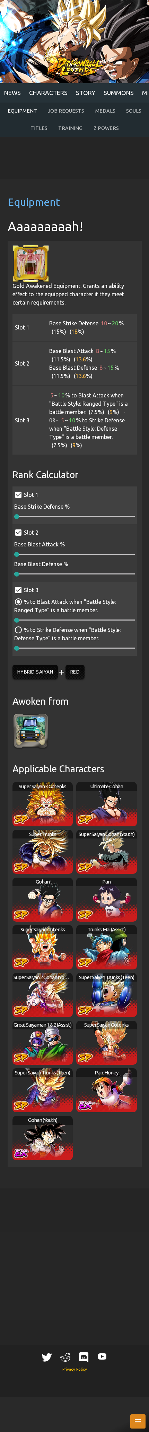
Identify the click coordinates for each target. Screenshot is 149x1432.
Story (85, 92)
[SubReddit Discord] (84, 1357)
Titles (38, 128)
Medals (105, 111)
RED (75, 672)
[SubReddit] (65, 1357)
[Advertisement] (74, 158)
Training (70, 128)
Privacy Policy (74, 1369)
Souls (133, 111)
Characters (48, 92)
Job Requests (66, 111)
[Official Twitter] (47, 1357)
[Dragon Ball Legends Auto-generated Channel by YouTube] (102, 1356)
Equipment (22, 111)
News (12, 92)
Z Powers (106, 128)
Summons (119, 92)
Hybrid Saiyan (35, 672)
